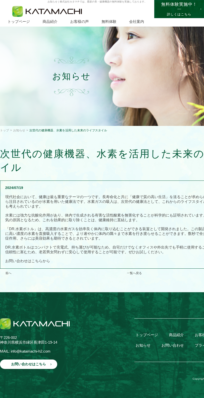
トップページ (147, 335)
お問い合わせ (172, 345)
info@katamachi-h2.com (31, 351)
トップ (4, 130)
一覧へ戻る (134, 273)
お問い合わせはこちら (28, 364)
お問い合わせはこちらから (27, 261)
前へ (8, 273)
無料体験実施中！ (179, 9)
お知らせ (19, 130)
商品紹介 (176, 335)
